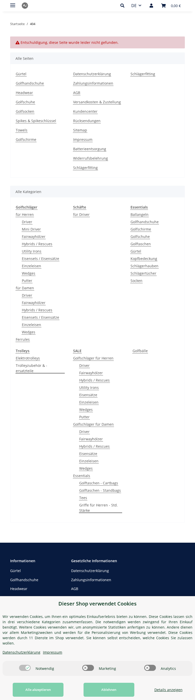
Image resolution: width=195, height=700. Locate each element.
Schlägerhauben (144, 265)
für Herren (25, 214)
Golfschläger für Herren (93, 358)
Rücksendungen (87, 120)
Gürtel (21, 73)
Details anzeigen (168, 689)
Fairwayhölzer (33, 236)
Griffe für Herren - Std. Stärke (98, 508)
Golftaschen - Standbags (100, 490)
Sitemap (80, 130)
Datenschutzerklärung (92, 73)
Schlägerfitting (143, 73)
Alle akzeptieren (38, 689)
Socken (136, 280)
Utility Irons (31, 251)
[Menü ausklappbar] (12, 3)
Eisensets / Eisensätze (40, 258)
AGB (76, 92)
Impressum (82, 139)
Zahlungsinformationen (93, 83)
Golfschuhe (25, 102)
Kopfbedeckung (144, 258)
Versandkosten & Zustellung (97, 102)
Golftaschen (141, 243)
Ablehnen (108, 689)
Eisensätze (88, 394)
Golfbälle (140, 350)
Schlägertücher (143, 273)
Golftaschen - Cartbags (98, 483)
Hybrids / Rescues (37, 243)
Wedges (28, 273)
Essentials (81, 475)
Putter (27, 280)
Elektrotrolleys (28, 358)
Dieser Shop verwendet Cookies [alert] (97, 603)
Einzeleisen (31, 265)
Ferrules (23, 339)
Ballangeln (140, 214)
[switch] (25, 668)
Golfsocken (25, 111)
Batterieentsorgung (89, 148)
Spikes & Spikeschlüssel (36, 120)
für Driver (81, 214)
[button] (123, 6)
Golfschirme (26, 139)
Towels (21, 130)
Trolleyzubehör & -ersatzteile (31, 368)
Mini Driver (31, 229)
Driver (27, 221)
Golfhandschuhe (30, 83)
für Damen (25, 288)
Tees (83, 497)
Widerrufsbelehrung (90, 158)
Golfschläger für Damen (93, 424)
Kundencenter (85, 111)
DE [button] (134, 5)
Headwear (24, 92)
